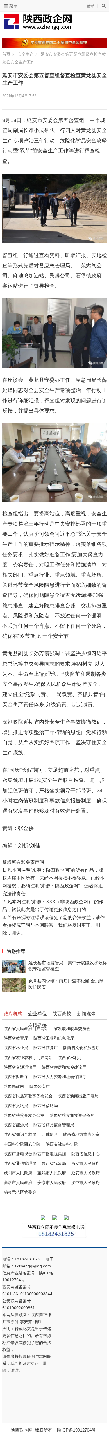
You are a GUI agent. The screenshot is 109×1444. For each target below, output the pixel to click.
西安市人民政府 (85, 1163)
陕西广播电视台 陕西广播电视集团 (35, 1153)
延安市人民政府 (85, 1173)
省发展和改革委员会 (72, 1028)
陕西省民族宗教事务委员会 (28, 1096)
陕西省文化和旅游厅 (81, 1047)
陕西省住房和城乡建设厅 (64, 1067)
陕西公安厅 (39, 1086)
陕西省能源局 (16, 1124)
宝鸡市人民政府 (51, 1173)
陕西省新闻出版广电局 (78, 1096)
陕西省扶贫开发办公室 (24, 1115)
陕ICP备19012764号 (77, 1429)
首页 (6, 54)
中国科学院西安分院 (22, 1144)
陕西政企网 (22, 1429)
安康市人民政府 (51, 1182)
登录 (90, 5)
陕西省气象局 (54, 1163)
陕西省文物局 (16, 1105)
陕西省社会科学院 (62, 1144)
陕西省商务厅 (45, 1047)
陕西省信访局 (45, 1105)
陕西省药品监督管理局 (53, 1124)
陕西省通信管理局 (20, 1163)
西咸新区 (50, 1134)
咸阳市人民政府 (18, 1173)
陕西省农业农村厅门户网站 (28, 1057)
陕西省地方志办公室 (81, 1134)
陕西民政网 (14, 1086)
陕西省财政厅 (16, 1076)
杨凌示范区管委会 (20, 1192)
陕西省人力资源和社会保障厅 (59, 1076)
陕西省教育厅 (16, 1038)
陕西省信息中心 (85, 1153)
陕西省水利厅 (70, 1057)
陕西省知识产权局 (20, 1134)
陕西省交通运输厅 (20, 1067)
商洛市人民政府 (18, 1182)
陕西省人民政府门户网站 (26, 1028)
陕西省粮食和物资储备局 (72, 1115)
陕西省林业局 (16, 1047)
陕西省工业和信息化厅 (53, 1038)
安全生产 (25, 54)
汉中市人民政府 (85, 1182)
